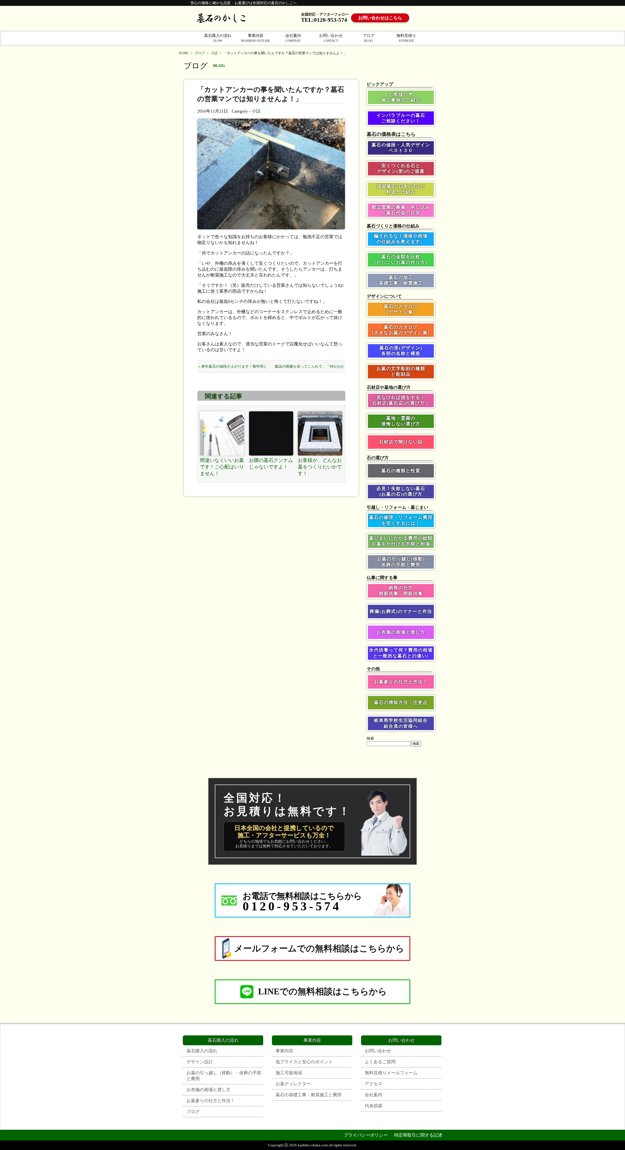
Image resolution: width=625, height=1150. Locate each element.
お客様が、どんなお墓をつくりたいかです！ (320, 467)
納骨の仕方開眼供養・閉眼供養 (401, 590)
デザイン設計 (200, 1061)
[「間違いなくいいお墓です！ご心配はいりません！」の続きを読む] (222, 433)
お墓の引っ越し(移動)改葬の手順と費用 (401, 561)
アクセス (373, 1083)
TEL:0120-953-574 (324, 20)
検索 (370, 738)
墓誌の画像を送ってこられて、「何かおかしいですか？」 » (309, 368)
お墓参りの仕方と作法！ (401, 681)
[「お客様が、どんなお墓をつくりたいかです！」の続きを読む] (320, 433)
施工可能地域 (289, 1072)
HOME (184, 53)
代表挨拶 (373, 1105)
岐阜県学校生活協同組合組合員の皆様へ (401, 723)
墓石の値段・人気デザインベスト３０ (401, 147)
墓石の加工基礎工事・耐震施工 (401, 280)
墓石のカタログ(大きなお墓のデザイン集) (401, 330)
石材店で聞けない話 (401, 441)
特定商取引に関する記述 (418, 1135)
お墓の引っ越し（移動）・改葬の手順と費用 (224, 1075)
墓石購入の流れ (217, 38)
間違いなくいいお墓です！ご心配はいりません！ (222, 467)
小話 (214, 53)
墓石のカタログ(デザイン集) (401, 309)
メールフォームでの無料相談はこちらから (319, 948)
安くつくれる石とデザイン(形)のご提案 (401, 168)
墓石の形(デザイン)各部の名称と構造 (400, 350)
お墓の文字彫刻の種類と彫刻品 (400, 371)
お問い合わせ (331, 38)
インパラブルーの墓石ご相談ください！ (400, 118)
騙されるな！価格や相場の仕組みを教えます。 (401, 239)
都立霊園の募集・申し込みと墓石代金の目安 (401, 210)
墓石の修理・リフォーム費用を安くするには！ (401, 520)
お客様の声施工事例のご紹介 (400, 97)
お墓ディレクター (293, 1083)
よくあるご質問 (380, 1061)
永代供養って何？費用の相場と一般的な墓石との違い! (401, 653)
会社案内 (293, 38)
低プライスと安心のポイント (304, 1061)
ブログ (369, 38)
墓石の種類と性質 (400, 470)
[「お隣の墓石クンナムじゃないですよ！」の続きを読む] (271, 433)
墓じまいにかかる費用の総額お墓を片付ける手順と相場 (401, 541)
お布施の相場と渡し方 (400, 632)
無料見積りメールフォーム (391, 1072)
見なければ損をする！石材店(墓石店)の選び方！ (401, 400)
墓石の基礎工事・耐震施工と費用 (309, 1094)
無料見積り (406, 38)
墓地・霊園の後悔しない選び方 (400, 421)
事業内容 (255, 38)
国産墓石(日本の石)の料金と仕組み (401, 189)
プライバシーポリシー (366, 1135)
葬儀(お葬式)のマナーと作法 (401, 611)
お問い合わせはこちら (380, 17)
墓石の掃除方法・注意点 (401, 702)
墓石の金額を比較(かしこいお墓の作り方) (401, 259)
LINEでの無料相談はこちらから (322, 991)
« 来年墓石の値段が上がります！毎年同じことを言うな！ (232, 368)
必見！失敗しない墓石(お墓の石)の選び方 (400, 491)
